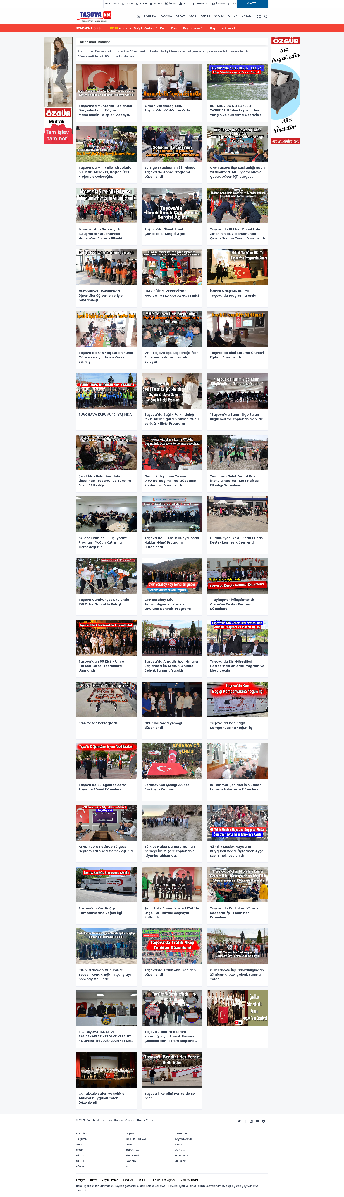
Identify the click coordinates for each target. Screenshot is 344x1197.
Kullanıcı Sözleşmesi (163, 1180)
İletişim (80, 1180)
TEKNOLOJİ (181, 1155)
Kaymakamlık (183, 1139)
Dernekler (181, 1133)
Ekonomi (130, 1161)
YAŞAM (246, 16)
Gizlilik (141, 1180)
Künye (93, 1180)
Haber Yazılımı (146, 1120)
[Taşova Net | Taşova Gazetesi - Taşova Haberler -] (94, 16)
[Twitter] (239, 1121)
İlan (127, 1166)
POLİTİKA (150, 16)
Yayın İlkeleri (110, 1180)
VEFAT (180, 16)
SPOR (192, 16)
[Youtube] (257, 1121)
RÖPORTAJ (132, 1150)
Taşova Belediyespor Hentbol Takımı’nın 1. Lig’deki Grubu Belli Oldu (163, 28)
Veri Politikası (189, 1180)
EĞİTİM (205, 16)
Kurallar (128, 1180)
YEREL (128, 1144)
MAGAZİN (181, 1161)
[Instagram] (251, 1121)
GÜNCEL (180, 1150)
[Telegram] (263, 1121)
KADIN (178, 1144)
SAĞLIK (219, 16)
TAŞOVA (166, 16)
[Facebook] (245, 1121)
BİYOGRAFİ (132, 1155)
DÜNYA (232, 16)
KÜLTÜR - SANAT (136, 1139)
